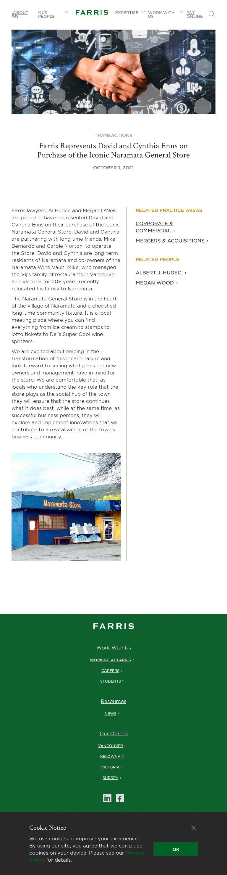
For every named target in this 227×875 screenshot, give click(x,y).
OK (175, 849)
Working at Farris (110, 659)
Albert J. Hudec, (159, 272)
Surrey (110, 777)
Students (110, 681)
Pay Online (196, 14)
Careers (110, 670)
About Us (20, 14)
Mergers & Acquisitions (170, 240)
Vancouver (110, 745)
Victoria (110, 767)
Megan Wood (155, 282)
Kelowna (110, 756)
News (110, 713)
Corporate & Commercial (154, 226)
